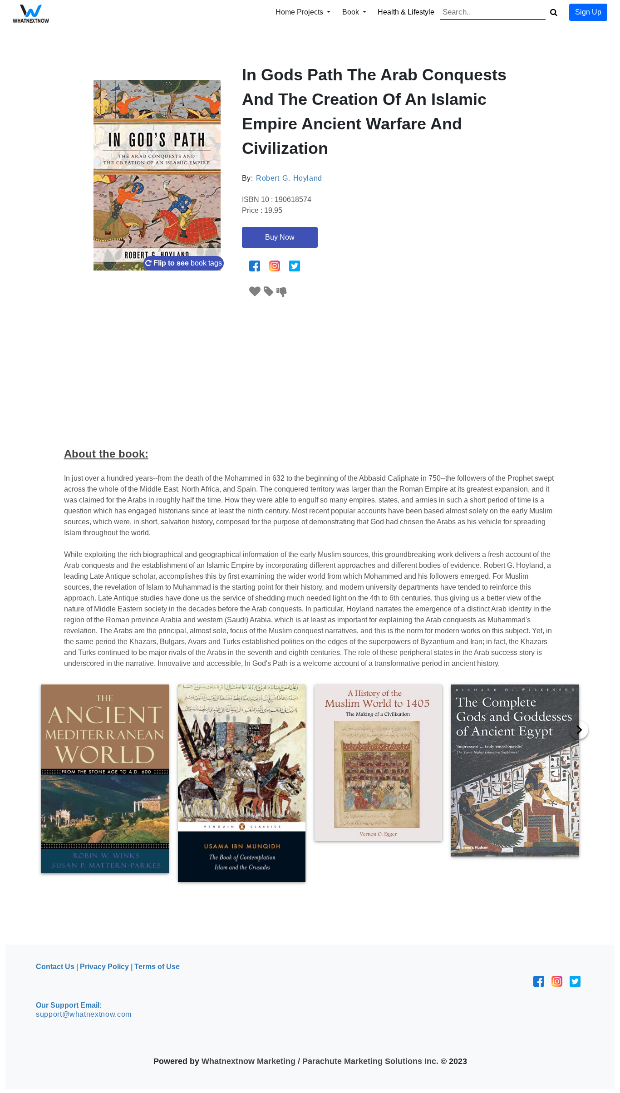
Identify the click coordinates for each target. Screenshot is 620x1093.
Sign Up (588, 12)
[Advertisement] (310, 366)
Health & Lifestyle (406, 12)
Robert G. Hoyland (289, 178)
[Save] (269, 291)
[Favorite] (255, 291)
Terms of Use (157, 966)
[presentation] (579, 730)
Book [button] (351, 12)
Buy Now (280, 237)
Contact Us (55, 966)
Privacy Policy (104, 966)
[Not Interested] (281, 291)
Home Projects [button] (300, 12)
